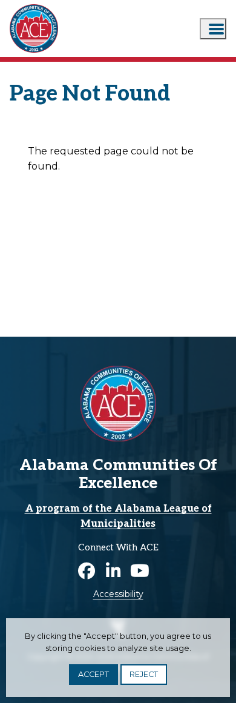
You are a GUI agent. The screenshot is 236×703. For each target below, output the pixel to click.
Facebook (86, 571)
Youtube (139, 571)
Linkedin (113, 571)
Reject (143, 674)
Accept (93, 674)
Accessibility (118, 594)
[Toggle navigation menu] (213, 28)
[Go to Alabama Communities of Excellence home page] (34, 7)
